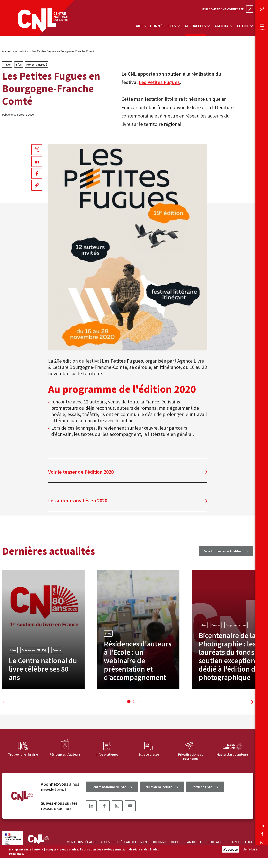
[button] (128, 701)
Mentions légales (81, 842)
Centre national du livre (108, 787)
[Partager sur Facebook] (36, 173)
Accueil (6, 51)
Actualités (195, 25)
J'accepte (230, 849)
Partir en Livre (202, 787)
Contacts (215, 842)
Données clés (163, 25)
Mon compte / (223, 9)
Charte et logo (240, 842)
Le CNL (243, 25)
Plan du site (193, 842)
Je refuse (250, 849)
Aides (141, 25)
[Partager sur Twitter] (36, 149)
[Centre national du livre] (43, 20)
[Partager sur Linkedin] (36, 161)
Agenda (222, 25)
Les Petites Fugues (159, 82)
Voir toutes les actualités (222, 551)
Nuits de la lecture (159, 787)
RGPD (175, 842)
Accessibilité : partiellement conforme (133, 842)
